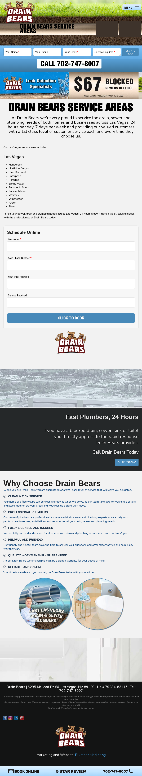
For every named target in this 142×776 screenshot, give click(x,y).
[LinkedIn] (16, 718)
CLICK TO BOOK (71, 318)
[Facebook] (5, 718)
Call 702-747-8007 (126, 462)
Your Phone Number (20, 258)
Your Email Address (18, 276)
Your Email (71, 52)
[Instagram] (10, 718)
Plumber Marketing (90, 754)
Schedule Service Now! (71, 668)
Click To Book (130, 52)
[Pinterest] (22, 718)
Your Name (12, 52)
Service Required (105, 52)
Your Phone (41, 52)
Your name (14, 239)
